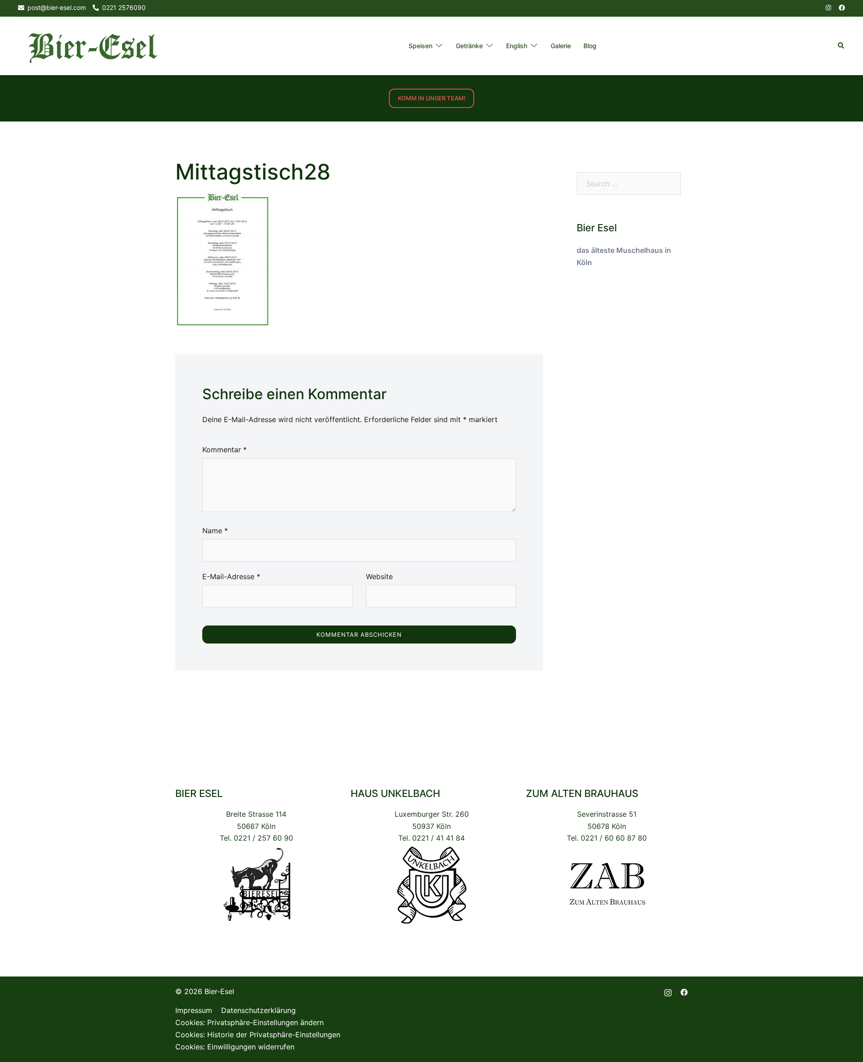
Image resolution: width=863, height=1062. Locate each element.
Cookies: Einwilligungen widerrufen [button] (234, 1046)
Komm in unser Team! (432, 98)
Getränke (469, 46)
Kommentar (224, 449)
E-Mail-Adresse (231, 576)
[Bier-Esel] (92, 45)
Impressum (193, 1010)
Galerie (561, 46)
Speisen (420, 46)
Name (215, 530)
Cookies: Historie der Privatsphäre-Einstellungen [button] (257, 1034)
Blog (589, 46)
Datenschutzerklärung (258, 1010)
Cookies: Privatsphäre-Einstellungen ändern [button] (249, 1022)
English (516, 46)
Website (379, 576)
